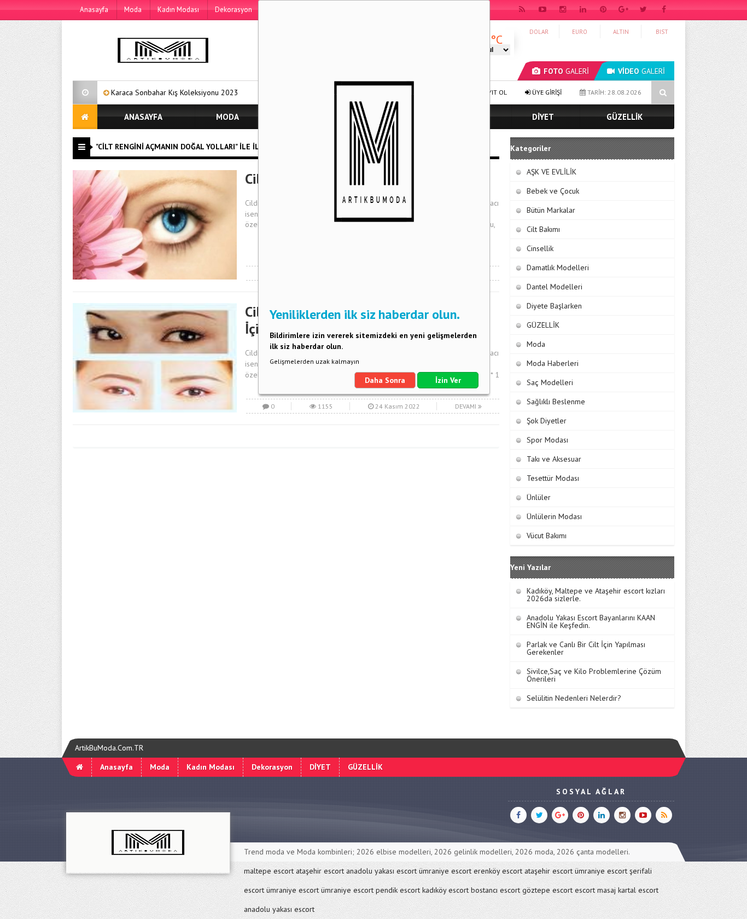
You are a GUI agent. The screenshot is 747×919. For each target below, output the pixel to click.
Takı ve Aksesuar (554, 459)
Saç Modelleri (550, 382)
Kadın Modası (178, 9)
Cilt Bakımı (543, 229)
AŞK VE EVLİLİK (551, 172)
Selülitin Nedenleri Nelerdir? (574, 698)
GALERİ (566, 71)
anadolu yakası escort (381, 871)
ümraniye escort (445, 871)
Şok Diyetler (547, 421)
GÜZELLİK (624, 117)
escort (585, 890)
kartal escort (638, 890)
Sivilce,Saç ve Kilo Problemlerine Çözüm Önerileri (594, 675)
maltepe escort (269, 871)
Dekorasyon (233, 9)
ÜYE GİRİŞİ (546, 92)
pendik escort (398, 890)
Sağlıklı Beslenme (556, 401)
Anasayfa (94, 9)
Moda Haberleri (553, 363)
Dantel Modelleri (554, 287)
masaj (606, 890)
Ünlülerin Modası (554, 516)
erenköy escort (498, 871)
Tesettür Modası (553, 478)
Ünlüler (539, 497)
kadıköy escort (445, 890)
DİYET (543, 117)
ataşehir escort (320, 871)
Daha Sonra (385, 380)
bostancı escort (495, 890)
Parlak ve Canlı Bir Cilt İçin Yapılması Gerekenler (586, 648)
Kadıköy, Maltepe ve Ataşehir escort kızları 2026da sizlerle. (596, 594)
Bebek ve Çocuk (553, 191)
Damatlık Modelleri (558, 267)
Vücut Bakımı (547, 535)
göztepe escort (547, 890)
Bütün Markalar (551, 210)
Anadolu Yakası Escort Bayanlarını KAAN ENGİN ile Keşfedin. (591, 621)
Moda (133, 9)
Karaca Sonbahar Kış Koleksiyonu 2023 (143, 92)
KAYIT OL (493, 92)
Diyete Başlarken (554, 306)
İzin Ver (448, 380)
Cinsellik (540, 248)
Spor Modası (547, 440)
